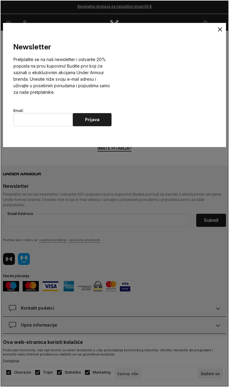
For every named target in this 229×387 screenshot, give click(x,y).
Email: (18, 111)
